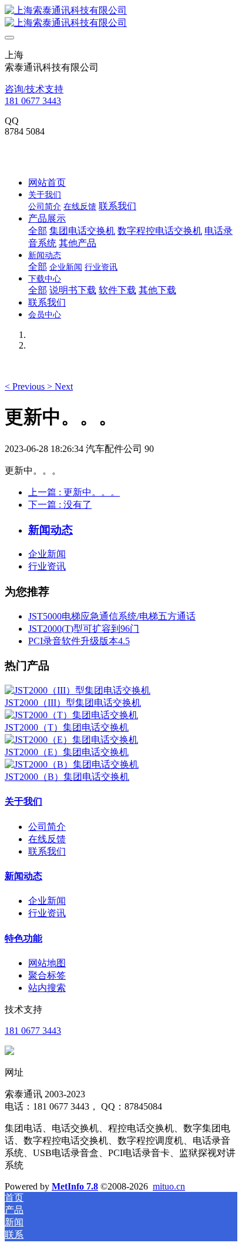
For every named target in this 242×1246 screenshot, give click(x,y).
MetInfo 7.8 (75, 1186)
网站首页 (47, 182)
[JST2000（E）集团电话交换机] (71, 740)
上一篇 (74, 492)
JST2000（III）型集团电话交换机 (73, 703)
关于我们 (23, 801)
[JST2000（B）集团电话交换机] (72, 764)
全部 (37, 231)
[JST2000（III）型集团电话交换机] (77, 690)
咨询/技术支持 (34, 89)
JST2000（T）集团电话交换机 (67, 727)
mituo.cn (169, 1186)
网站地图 (47, 963)
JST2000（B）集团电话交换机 (67, 777)
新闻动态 (23, 876)
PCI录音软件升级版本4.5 (79, 641)
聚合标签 (47, 975)
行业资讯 (47, 566)
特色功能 (23, 938)
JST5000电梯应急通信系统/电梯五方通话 (112, 616)
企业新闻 (47, 554)
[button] (26, 386)
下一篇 (60, 505)
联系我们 (47, 851)
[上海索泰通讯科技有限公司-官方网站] (121, 17)
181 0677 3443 (33, 101)
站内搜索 (47, 988)
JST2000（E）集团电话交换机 (67, 752)
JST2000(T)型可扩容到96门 (83, 629)
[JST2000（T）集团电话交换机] (71, 715)
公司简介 (47, 827)
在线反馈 (47, 839)
